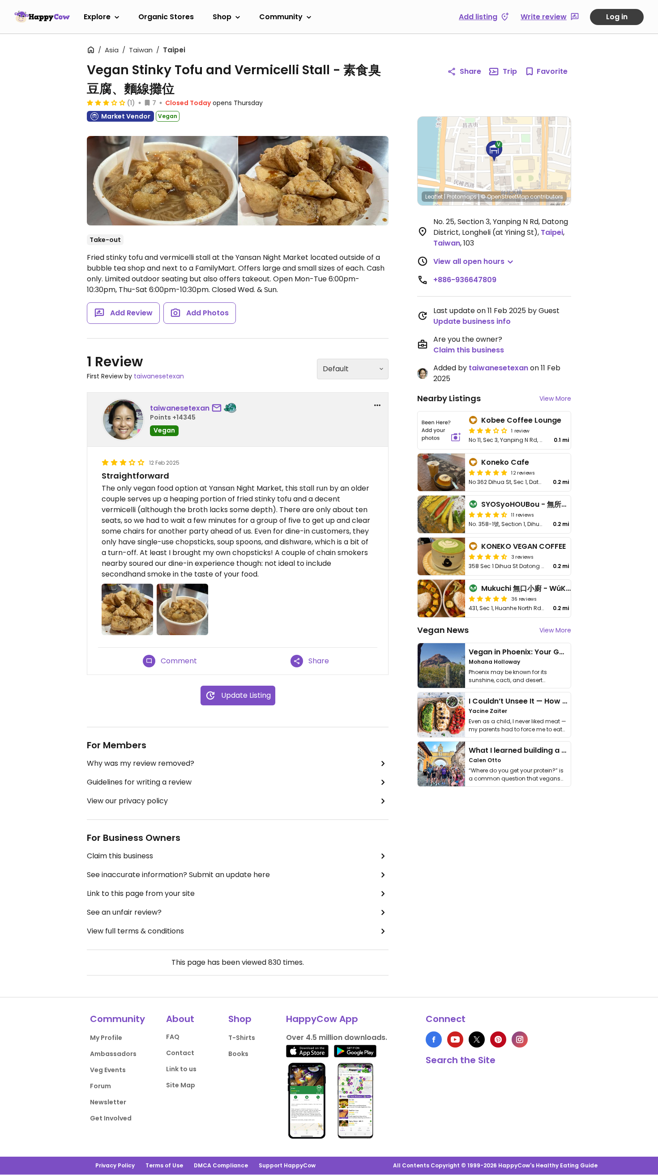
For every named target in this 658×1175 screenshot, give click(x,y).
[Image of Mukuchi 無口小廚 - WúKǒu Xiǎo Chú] (441, 598)
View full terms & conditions (135, 931)
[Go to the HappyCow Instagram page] (520, 1039)
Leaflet (434, 196)
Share (470, 71)
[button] (494, 151)
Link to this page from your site (141, 893)
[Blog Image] (441, 665)
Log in (617, 17)
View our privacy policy (127, 801)
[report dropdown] (377, 405)
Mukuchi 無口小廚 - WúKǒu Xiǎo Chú (545, 588)
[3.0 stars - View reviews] (106, 102)
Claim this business (120, 856)
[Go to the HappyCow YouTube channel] (455, 1039)
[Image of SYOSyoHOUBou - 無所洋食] (441, 514)
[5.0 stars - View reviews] (488, 472)
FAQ (172, 1036)
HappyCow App (322, 1019)
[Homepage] (42, 16)
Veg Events (108, 1069)
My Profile (106, 1037)
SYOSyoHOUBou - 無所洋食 (528, 504)
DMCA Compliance (221, 1165)
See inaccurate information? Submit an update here (178, 875)
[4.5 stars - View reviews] (488, 514)
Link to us (181, 1069)
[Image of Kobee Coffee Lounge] (441, 430)
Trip (510, 71)
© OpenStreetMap (505, 196)
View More (555, 398)
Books (238, 1053)
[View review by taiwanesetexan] (123, 419)
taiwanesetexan (159, 376)
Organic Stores (166, 17)
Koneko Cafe (505, 462)
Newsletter (108, 1102)
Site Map (180, 1085)
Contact (180, 1052)
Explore (97, 17)
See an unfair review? (124, 912)
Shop (222, 17)
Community (281, 17)
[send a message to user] (218, 408)
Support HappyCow (287, 1165)
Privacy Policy (115, 1165)
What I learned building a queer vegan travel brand (562, 750)
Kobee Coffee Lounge (521, 420)
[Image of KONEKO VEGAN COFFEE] (441, 556)
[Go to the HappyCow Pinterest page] (498, 1039)
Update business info (472, 321)
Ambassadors (113, 1053)
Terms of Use (164, 1165)
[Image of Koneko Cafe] (441, 472)
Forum (100, 1086)
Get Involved (111, 1118)
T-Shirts (241, 1037)
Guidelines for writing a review (139, 782)
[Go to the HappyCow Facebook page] (434, 1039)
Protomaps (462, 196)
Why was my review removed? (140, 763)
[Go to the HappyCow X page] (477, 1039)
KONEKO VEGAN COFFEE (523, 546)
